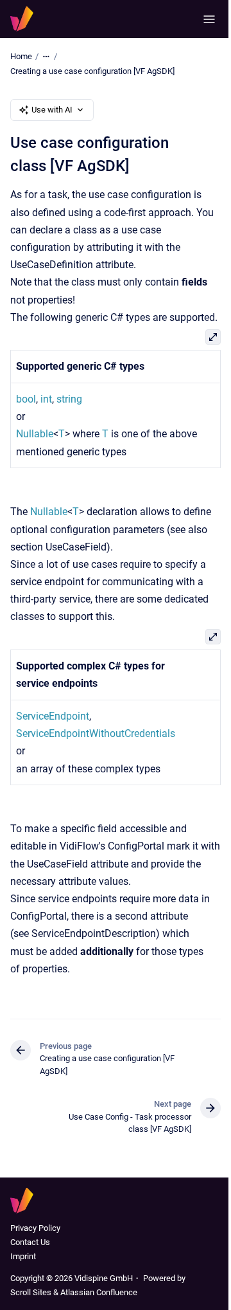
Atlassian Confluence (98, 1292)
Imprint (23, 1256)
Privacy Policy (35, 1228)
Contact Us (30, 1242)
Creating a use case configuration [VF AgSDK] (92, 71)
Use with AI (52, 109)
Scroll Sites (30, 1292)
